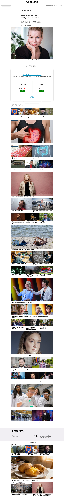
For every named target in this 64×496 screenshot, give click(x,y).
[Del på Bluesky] (34, 66)
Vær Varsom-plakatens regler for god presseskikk (46, 445)
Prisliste (32, 96)
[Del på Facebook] (27, 66)
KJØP (22, 90)
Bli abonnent (49, 5)
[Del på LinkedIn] (30, 66)
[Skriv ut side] (35, 66)
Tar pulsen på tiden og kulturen (32, 4)
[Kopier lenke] (32, 66)
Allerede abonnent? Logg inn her (32, 75)
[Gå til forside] (32, 2)
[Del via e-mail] (31, 66)
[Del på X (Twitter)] (28, 66)
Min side (32, 97)
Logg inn (56, 5)
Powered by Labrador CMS (32, 453)
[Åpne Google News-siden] (36, 66)
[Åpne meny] (61, 5)
